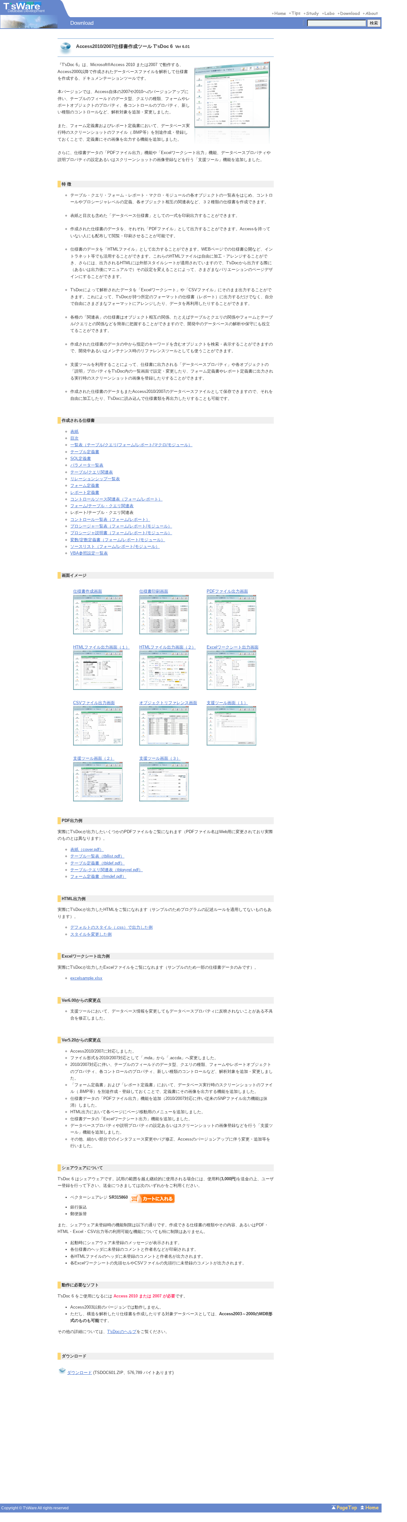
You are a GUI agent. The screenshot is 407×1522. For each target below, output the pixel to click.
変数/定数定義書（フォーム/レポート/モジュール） (117, 539)
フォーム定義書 (84, 485)
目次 (74, 438)
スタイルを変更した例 (91, 934)
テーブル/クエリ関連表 (91, 472)
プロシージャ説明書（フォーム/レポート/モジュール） (121, 532)
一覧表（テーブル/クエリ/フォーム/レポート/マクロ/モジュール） (131, 444)
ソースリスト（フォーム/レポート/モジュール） (115, 546)
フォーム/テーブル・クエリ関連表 (102, 505)
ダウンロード (79, 1372)
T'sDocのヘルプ (121, 1331)
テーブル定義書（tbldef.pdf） (97, 863)
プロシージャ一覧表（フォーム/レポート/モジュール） (121, 526)
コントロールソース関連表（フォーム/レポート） (116, 499)
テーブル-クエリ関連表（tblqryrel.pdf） (106, 869)
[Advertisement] (111, 1447)
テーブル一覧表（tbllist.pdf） (97, 856)
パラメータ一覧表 (86, 465)
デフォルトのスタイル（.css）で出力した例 (111, 927)
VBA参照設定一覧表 (89, 553)
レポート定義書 (84, 492)
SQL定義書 (80, 458)
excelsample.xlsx (86, 978)
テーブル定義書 (84, 451)
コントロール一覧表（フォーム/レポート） (110, 519)
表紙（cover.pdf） (87, 849)
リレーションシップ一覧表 (95, 478)
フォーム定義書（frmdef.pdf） (98, 876)
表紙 (74, 431)
